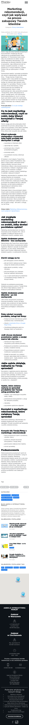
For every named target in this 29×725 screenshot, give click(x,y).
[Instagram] (16, 722)
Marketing (16, 497)
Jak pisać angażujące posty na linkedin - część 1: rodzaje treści (17, 535)
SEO (3, 567)
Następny (26, 487)
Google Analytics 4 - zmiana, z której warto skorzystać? (17, 556)
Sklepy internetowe (7, 497)
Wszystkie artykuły (14, 487)
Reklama (16, 567)
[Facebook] (12, 722)
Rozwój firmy (8, 567)
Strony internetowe (18, 27)
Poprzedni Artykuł (4, 487)
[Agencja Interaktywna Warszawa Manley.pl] (7, 2)
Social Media (15, 495)
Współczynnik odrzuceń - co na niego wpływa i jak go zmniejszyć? (17, 525)
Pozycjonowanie (6, 495)
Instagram (4, 569)
